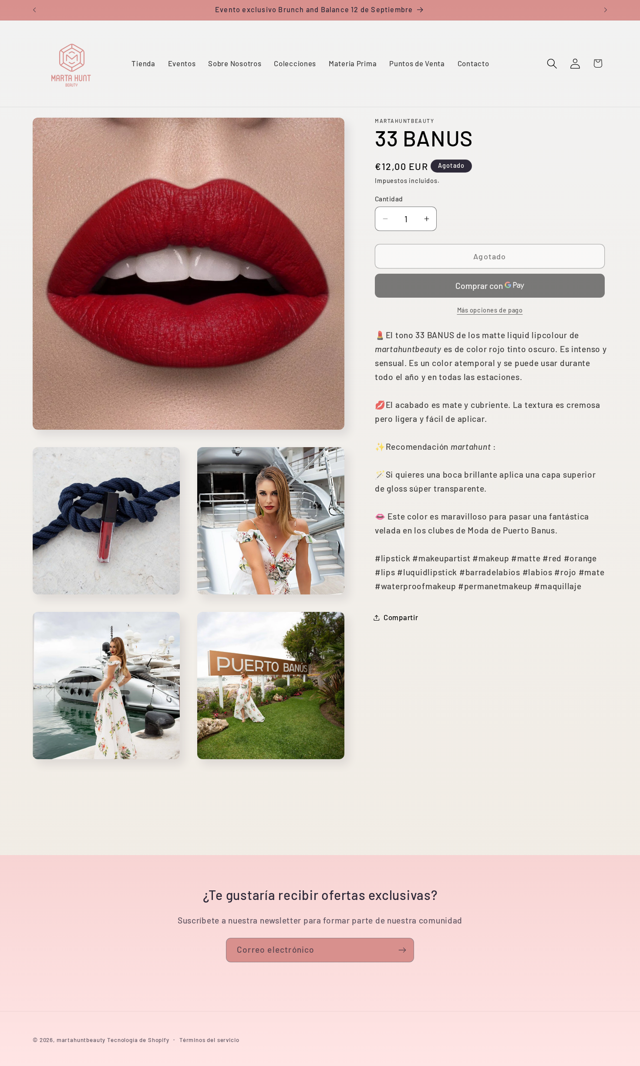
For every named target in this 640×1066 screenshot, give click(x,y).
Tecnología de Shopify (138, 1039)
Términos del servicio (209, 1039)
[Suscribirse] (402, 950)
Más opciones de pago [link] (490, 310)
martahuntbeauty (81, 1039)
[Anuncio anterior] (34, 10)
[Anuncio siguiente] (605, 10)
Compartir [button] (401, 617)
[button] (551, 63)
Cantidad (389, 198)
